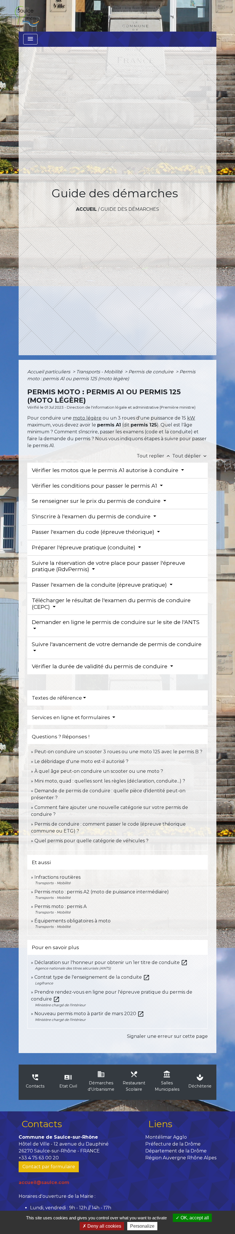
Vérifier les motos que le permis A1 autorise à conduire (106, 470)
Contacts (41, 1123)
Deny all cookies (103, 1226)
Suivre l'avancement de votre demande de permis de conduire (116, 644)
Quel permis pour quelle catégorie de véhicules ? (91, 840)
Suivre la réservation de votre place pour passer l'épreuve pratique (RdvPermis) (108, 566)
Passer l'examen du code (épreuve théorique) (94, 532)
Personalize (142, 1226)
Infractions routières (57, 877)
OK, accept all (194, 1217)
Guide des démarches (130, 209)
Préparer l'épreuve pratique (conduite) (84, 547)
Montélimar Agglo (166, 1137)
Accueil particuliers (49, 371)
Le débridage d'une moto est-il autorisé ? (81, 761)
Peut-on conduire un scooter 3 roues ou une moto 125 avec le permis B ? (118, 751)
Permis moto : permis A (60, 906)
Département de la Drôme (176, 1151)
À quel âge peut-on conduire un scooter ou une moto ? (98, 771)
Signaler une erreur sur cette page (167, 1036)
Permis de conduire (151, 371)
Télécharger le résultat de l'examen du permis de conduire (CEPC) (111, 603)
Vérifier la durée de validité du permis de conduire (100, 666)
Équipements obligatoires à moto (72, 921)
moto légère (87, 418)
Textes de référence (57, 698)
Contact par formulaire (48, 1166)
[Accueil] (26, 16)
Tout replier (154, 456)
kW (191, 418)
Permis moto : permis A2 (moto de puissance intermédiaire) (101, 892)
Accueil (86, 209)
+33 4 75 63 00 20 (39, 1157)
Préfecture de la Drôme (173, 1144)
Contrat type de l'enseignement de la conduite (92, 977)
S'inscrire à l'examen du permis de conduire (92, 516)
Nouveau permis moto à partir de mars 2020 (89, 1013)
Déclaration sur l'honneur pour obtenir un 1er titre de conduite (111, 962)
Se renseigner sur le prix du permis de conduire (97, 501)
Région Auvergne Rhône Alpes (180, 1157)
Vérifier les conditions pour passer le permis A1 (95, 485)
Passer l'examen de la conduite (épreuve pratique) (100, 585)
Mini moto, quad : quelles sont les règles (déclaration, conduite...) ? (109, 781)
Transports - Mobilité (100, 371)
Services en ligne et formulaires (71, 717)
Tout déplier (190, 456)
